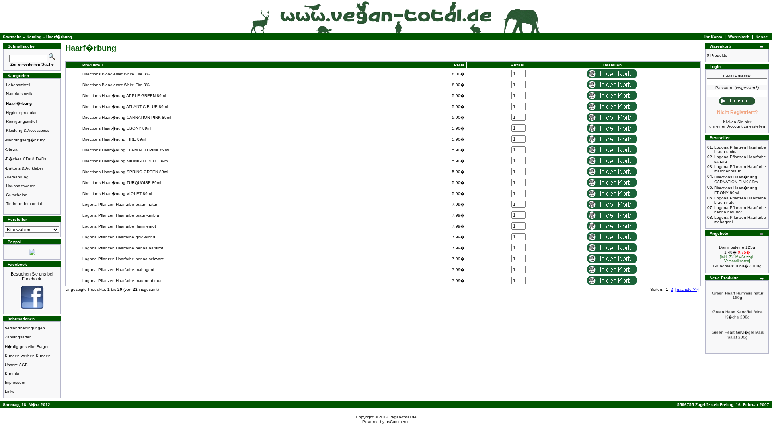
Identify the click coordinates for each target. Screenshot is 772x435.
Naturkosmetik (19, 93)
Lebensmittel (18, 85)
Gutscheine (16, 195)
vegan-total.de (403, 417)
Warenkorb (738, 37)
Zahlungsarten (18, 337)
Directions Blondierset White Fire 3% (116, 74)
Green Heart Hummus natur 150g (737, 292)
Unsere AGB (16, 364)
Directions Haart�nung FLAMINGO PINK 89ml (125, 150)
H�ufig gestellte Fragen (27, 346)
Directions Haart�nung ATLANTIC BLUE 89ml (125, 106)
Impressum (15, 382)
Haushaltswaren (21, 186)
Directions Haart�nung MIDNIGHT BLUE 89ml (125, 161)
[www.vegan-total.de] (32, 308)
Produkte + (92, 65)
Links (9, 391)
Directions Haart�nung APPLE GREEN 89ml (124, 95)
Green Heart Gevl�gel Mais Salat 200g (738, 331)
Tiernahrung (17, 177)
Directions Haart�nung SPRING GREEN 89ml (125, 172)
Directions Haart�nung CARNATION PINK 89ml (126, 117)
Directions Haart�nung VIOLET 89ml (117, 193)
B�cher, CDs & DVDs (26, 159)
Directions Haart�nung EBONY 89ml (116, 128)
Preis (459, 65)
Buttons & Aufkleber (24, 168)
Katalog (34, 37)
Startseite (12, 37)
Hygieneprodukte (22, 112)
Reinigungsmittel (21, 121)
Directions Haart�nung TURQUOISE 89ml (121, 182)
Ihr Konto (713, 37)
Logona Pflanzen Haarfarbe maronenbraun (122, 280)
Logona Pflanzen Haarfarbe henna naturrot (122, 248)
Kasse (762, 37)
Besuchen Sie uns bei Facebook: (32, 276)
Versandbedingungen (25, 328)
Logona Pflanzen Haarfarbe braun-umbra (120, 215)
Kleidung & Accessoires (27, 130)
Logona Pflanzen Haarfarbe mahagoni (118, 269)
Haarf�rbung (59, 37)
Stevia (12, 149)
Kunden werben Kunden (28, 356)
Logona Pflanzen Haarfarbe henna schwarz (123, 259)
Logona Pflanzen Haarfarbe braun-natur (119, 204)
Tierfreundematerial (24, 203)
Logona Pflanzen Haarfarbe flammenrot (119, 226)
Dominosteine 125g (737, 247)
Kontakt (12, 373)
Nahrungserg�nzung (26, 140)
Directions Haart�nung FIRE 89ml (114, 139)
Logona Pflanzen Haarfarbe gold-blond (118, 237)
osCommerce (398, 421)
